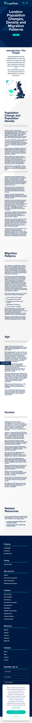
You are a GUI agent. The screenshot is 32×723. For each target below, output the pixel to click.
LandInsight (7, 548)
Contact (6, 660)
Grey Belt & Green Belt (10, 602)
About (5, 651)
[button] (27, 3)
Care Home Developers (10, 578)
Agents (6, 575)
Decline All (16, 716)
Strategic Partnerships (10, 610)
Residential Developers (10, 583)
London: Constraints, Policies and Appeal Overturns (16, 522)
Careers (6, 657)
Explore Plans (8, 564)
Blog (5, 654)
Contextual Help (8, 619)
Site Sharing (7, 599)
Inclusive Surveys (9, 616)
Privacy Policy (19, 699)
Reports (6, 629)
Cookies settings (16, 707)
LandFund (7, 550)
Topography (7, 608)
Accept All (16, 712)
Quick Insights (8, 597)
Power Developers (9, 580)
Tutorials (6, 635)
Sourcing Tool (7, 594)
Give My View (7, 553)
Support (6, 632)
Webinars (6, 638)
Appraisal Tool (8, 613)
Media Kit (6, 641)
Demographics (8, 605)
